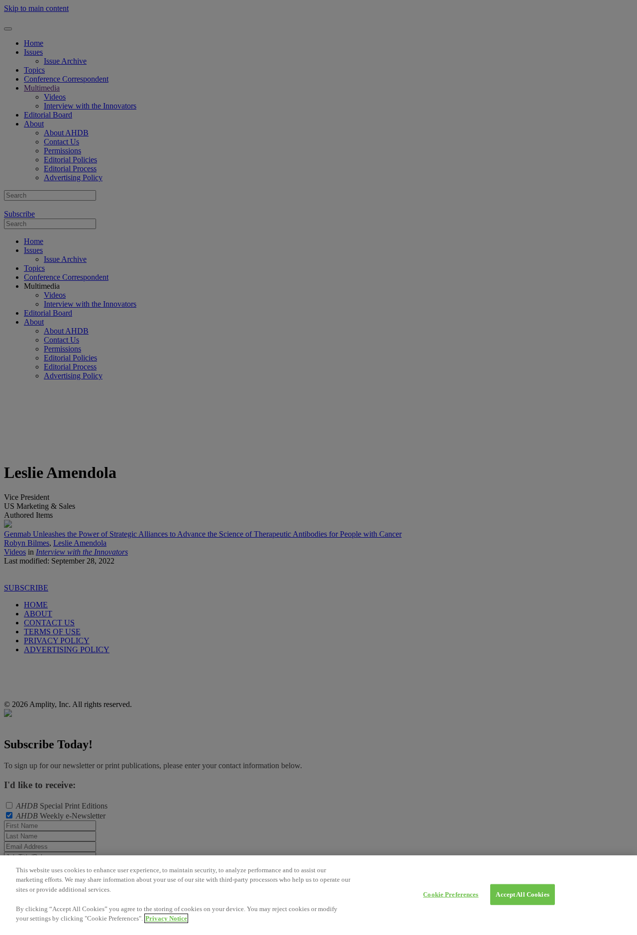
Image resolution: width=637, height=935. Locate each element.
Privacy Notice (166, 918)
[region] (318, 895)
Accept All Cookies (522, 894)
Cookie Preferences (450, 894)
